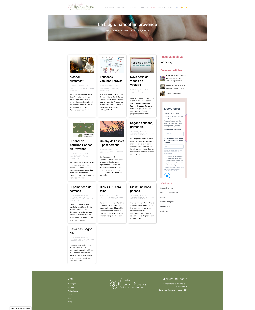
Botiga (171, 7)
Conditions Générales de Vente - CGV (173, 290)
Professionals (132, 7)
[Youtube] (162, 62)
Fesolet (112, 151)
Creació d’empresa (146, 133)
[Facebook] (167, 62)
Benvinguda (109, 7)
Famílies (120, 7)
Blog (153, 7)
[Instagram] (171, 62)
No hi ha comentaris (139, 134)
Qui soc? (144, 7)
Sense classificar (166, 188)
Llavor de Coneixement (79, 88)
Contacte (161, 7)
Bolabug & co (165, 206)
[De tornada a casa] (81, 7)
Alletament (83, 87)
